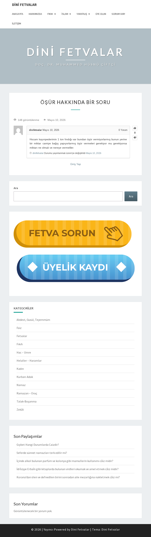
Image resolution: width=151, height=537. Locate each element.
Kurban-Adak (25, 377)
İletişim (16, 23)
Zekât (20, 409)
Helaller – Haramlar (29, 360)
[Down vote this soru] (134, 137)
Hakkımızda (35, 14)
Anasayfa (17, 14)
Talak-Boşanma (26, 401)
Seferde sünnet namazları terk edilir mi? (42, 453)
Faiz (19, 328)
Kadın (20, 369)
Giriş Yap (75, 164)
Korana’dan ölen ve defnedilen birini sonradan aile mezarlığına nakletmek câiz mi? (68, 477)
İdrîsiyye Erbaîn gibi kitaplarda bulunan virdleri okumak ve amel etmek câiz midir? (68, 469)
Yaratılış (82, 14)
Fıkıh (50, 14)
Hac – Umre (24, 352)
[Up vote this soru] (134, 128)
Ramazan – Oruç (27, 393)
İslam (65, 14)
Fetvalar (22, 336)
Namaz (21, 385)
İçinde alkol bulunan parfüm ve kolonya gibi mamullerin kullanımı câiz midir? (65, 461)
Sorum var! (118, 14)
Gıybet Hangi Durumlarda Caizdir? (38, 444)
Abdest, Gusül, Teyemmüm (33, 320)
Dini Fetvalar (24, 4)
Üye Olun (101, 14)
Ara (16, 188)
